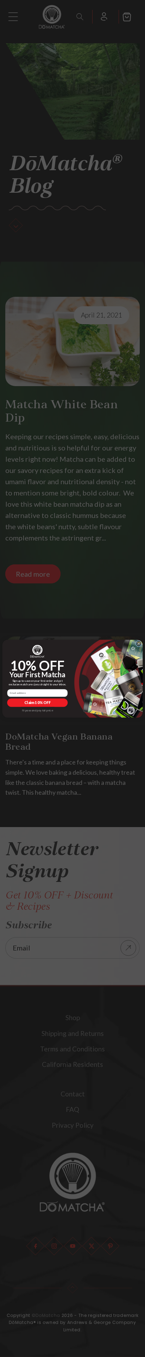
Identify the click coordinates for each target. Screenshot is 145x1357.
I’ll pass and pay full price (37, 710)
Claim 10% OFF (37, 702)
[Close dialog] (138, 643)
